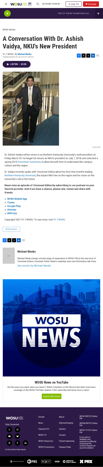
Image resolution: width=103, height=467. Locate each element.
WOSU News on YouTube (51, 382)
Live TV (75, 4)
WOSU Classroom (45, 441)
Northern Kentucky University (20, 175)
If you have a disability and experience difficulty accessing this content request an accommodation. (88, 442)
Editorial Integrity (66, 423)
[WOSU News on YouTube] (51, 327)
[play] (7, 13)
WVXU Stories (9, 29)
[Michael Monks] (9, 256)
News (40, 423)
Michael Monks (25, 54)
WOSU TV (42, 435)
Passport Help (65, 447)
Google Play (14, 206)
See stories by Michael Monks (34, 265)
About (61, 417)
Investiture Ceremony (29, 161)
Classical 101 (43, 429)
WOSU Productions (46, 447)
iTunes (11, 202)
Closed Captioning (66, 441)
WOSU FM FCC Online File (88, 417)
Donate (92, 4)
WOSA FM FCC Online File (89, 424)
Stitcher (11, 209)
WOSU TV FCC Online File (88, 431)
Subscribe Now (51, 396)
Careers (62, 429)
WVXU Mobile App (17, 198)
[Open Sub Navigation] (62, 4)
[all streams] (99, 13)
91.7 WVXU (59, 219)
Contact (62, 435)
